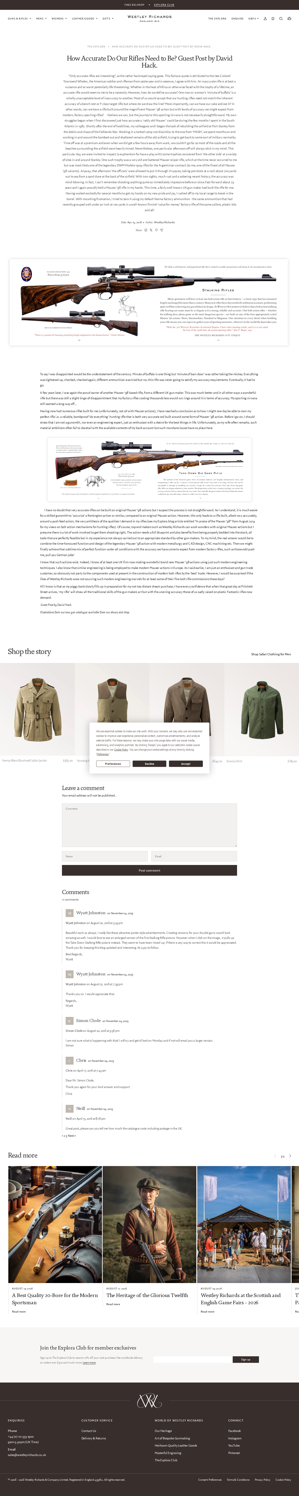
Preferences (113, 763)
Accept (185, 763)
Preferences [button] (103, 754)
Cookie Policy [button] (121, 749)
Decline (149, 763)
